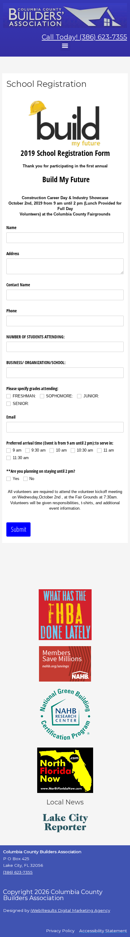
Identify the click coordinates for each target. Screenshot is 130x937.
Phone (11, 311)
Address (12, 253)
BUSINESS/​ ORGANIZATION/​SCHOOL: (36, 362)
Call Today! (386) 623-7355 (84, 37)
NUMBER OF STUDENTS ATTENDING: (35, 337)
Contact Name (18, 285)
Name (11, 227)
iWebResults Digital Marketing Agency (70, 910)
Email (10, 417)
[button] (65, 46)
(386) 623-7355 (18, 872)
